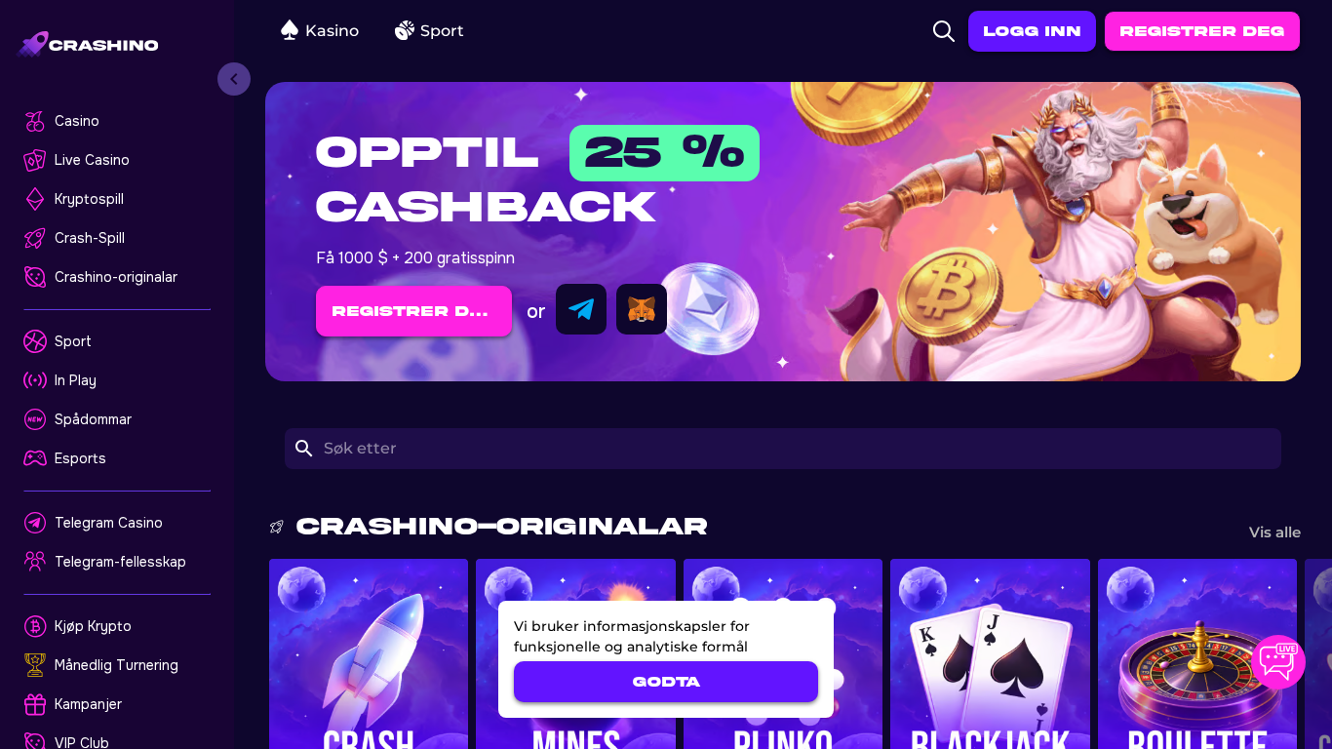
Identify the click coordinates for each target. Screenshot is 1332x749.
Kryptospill (89, 199)
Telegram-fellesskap (120, 562)
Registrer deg (1202, 31)
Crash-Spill (90, 238)
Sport (73, 341)
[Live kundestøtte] (1278, 662)
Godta (666, 682)
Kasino (332, 30)
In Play (76, 380)
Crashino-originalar (116, 277)
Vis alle (1275, 532)
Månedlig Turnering (116, 665)
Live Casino (92, 160)
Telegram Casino (109, 523)
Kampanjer (88, 704)
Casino (77, 121)
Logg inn (1032, 31)
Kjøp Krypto (93, 626)
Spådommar (93, 419)
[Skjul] (234, 79)
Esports (80, 458)
